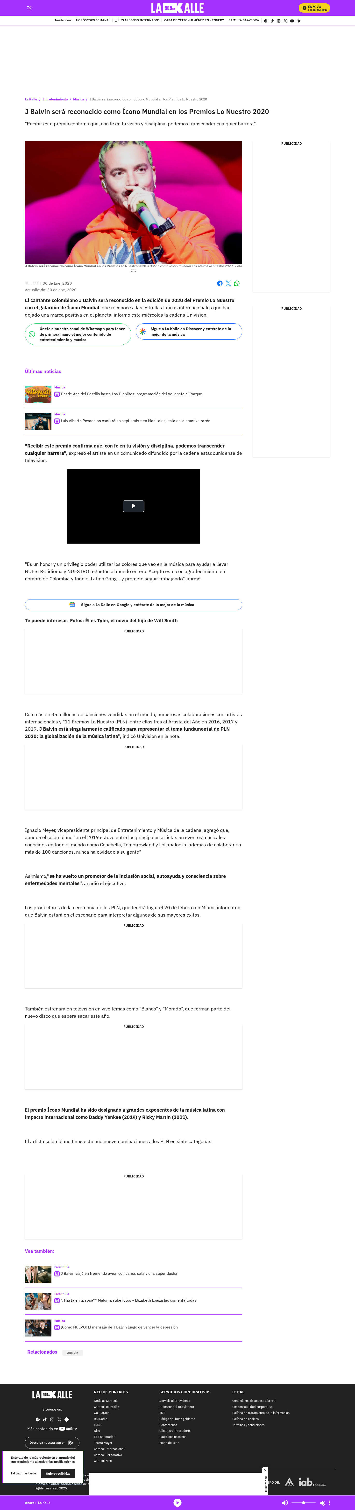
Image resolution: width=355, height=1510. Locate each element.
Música (78, 99)
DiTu (97, 1431)
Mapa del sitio (169, 1443)
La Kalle (31, 99)
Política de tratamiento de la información (261, 1413)
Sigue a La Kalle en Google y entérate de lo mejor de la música (137, 604)
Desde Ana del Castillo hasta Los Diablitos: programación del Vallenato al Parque (131, 393)
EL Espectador (104, 1437)
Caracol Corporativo (108, 1455)
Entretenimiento (55, 99)
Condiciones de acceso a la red (254, 1401)
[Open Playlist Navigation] (329, 1502)
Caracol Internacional (109, 1449)
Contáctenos (168, 1425)
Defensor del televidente (176, 1407)
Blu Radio (100, 1419)
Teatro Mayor (103, 1443)
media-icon (177, 1502)
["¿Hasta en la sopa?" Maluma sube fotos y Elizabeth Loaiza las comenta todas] (38, 1301)
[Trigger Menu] (29, 8)
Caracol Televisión (106, 1407)
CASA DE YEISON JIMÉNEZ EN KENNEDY (194, 21)
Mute (285, 1503)
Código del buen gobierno (177, 1419)
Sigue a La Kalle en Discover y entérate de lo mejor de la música (190, 331)
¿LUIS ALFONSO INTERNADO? (137, 21)
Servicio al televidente (175, 1401)
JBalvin (72, 1353)
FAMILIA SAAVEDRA (244, 21)
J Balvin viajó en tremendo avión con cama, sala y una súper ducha (119, 1273)
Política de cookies (245, 1419)
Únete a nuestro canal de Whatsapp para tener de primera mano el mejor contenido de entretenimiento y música (82, 334)
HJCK (98, 1425)
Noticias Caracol (105, 1401)
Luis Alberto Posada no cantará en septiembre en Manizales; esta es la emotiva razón (135, 420)
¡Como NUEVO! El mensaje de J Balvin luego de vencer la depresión (119, 1327)
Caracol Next (103, 1461)
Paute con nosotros (172, 1437)
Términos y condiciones (248, 1425)
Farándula (61, 1267)
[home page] (177, 8)
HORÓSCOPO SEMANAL (93, 21)
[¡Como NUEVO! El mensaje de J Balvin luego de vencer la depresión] (38, 1328)
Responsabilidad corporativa (252, 1407)
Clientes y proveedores (175, 1431)
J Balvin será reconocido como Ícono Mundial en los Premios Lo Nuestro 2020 (148, 99)
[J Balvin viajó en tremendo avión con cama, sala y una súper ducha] (38, 1274)
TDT (162, 1413)
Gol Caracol (102, 1413)
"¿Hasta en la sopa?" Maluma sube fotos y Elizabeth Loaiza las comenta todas (128, 1300)
